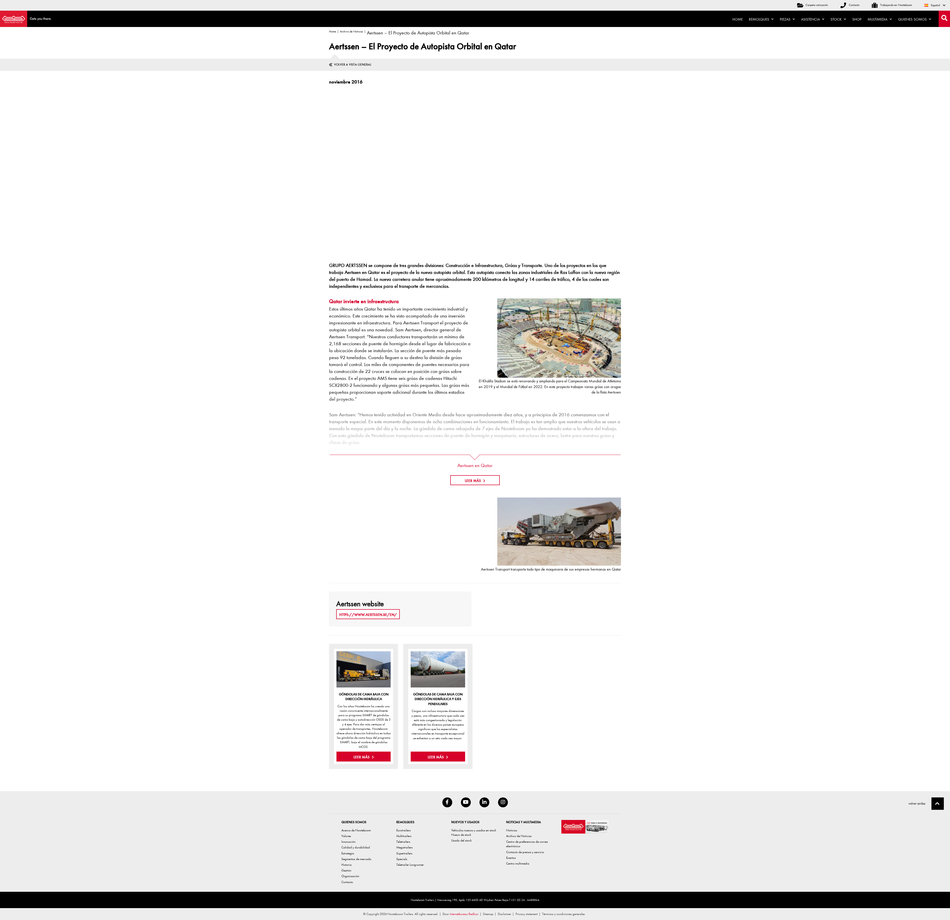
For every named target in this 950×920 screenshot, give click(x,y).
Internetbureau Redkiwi (464, 914)
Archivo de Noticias (351, 31)
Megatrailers (404, 847)
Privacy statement (527, 914)
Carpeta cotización (817, 5)
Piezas (785, 19)
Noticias (511, 830)
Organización (350, 876)
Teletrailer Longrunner (410, 865)
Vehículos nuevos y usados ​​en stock (473, 830)
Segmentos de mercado (356, 859)
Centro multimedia (517, 863)
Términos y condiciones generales (563, 914)
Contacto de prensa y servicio (525, 852)
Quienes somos (913, 19)
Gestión (346, 870)
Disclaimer (504, 914)
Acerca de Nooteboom (356, 830)
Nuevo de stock (461, 835)
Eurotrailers (403, 830)
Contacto (853, 5)
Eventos (511, 858)
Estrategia (347, 853)
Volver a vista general (352, 64)
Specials (401, 859)
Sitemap (488, 914)
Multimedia (878, 19)
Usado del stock (461, 840)
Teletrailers (403, 841)
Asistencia (811, 19)
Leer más (362, 757)
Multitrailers (403, 836)
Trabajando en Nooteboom (895, 5)
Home (737, 19)
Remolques (759, 19)
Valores (346, 836)
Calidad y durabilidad (355, 847)
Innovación (348, 841)
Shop (856, 19)
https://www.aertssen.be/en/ (368, 614)
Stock (837, 19)
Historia (346, 865)
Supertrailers (404, 853)
